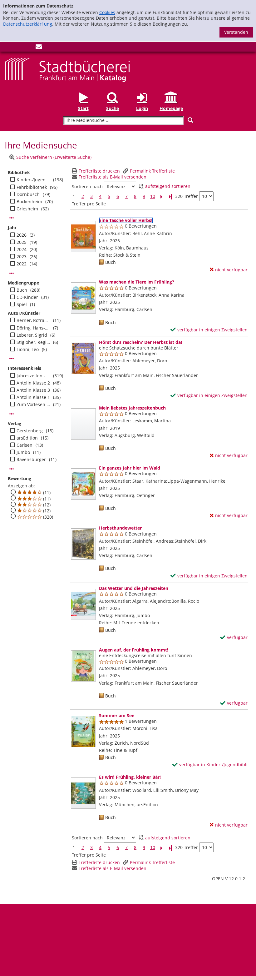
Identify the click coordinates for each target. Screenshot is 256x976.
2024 (22, 249)
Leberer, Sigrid (32, 335)
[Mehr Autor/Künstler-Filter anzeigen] (11, 358)
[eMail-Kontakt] (39, 48)
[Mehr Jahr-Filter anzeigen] (11, 273)
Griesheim (27, 209)
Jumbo (23, 452)
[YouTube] (28, 48)
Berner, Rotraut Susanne (33, 320)
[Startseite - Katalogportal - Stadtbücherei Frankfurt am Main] (67, 69)
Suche (112, 108)
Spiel (22, 304)
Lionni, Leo (28, 349)
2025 (22, 242)
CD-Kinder (27, 297)
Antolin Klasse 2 (33, 383)
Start (83, 108)
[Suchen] (190, 120)
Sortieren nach (87, 186)
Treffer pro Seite (89, 204)
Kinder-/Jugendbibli (33, 180)
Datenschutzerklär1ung (27, 24)
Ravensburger (31, 459)
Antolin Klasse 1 (33, 397)
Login (142, 108)
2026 (22, 235)
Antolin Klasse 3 (33, 390)
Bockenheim (29, 201)
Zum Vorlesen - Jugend (33, 404)
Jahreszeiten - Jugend (33, 376)
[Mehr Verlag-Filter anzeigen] (11, 469)
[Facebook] (8, 48)
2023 (22, 256)
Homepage (171, 108)
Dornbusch (28, 194)
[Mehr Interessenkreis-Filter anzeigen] (11, 414)
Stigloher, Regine (33, 342)
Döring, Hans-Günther (33, 328)
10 (152, 196)
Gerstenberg (30, 431)
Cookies (107, 12)
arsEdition (27, 438)
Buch (22, 290)
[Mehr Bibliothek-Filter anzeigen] (11, 218)
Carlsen (24, 445)
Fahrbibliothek (32, 187)
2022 (22, 264)
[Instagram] (18, 48)
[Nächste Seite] (161, 196)
